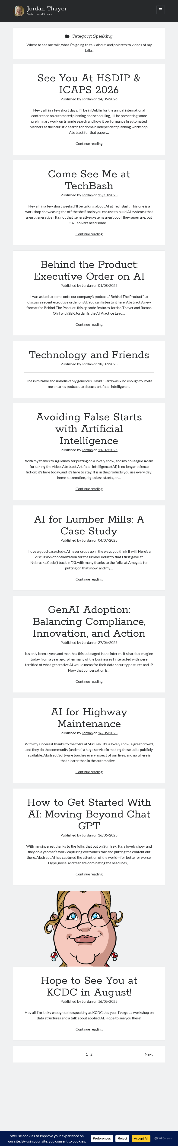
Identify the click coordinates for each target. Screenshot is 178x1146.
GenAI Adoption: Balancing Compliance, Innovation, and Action (89, 621)
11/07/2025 (108, 449)
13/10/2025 (108, 195)
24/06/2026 (108, 99)
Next (149, 1054)
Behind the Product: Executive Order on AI (89, 270)
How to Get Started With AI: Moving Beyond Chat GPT (89, 814)
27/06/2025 (108, 642)
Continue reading (89, 143)
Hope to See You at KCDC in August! (89, 929)
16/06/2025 (108, 733)
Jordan (87, 99)
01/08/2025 (108, 285)
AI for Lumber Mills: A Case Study (89, 525)
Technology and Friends (89, 355)
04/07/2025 (108, 540)
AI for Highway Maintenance (89, 718)
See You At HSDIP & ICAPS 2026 (89, 84)
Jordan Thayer (47, 9)
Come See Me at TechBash (89, 180)
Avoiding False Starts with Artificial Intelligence (89, 429)
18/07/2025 (108, 364)
